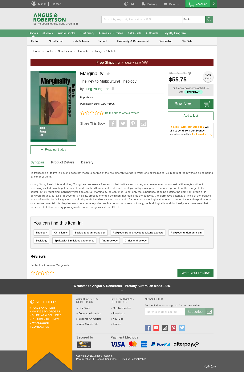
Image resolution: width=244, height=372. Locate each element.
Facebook (119, 313)
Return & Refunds (45, 319)
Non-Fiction (56, 41)
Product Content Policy (134, 359)
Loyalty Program (175, 33)
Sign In (42, 3)
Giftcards (152, 33)
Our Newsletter (122, 308)
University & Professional (132, 41)
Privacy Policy (83, 359)
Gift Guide (134, 33)
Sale (189, 41)
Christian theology (136, 240)
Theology (41, 232)
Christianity (60, 232)
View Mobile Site (88, 324)
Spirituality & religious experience (74, 240)
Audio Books (66, 33)
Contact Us (40, 326)
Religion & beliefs (105, 51)
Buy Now (183, 103)
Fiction (35, 41)
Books (33, 33)
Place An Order (43, 307)
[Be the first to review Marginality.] (108, 74)
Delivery (152, 4)
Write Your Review (195, 273)
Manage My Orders (46, 311)
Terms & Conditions (106, 359)
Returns (174, 4)
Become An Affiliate (90, 318)
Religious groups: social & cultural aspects (138, 232)
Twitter (117, 324)
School (102, 41)
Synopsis (37, 162)
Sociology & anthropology (90, 232)
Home (37, 51)
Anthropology (110, 240)
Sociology (41, 240)
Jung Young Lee (97, 89)
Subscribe (195, 312)
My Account (41, 322)
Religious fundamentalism (186, 232)
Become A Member (90, 313)
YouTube (118, 318)
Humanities (83, 51)
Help (132, 4)
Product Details (62, 162)
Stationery (87, 33)
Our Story (84, 308)
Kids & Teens (81, 41)
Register (56, 3)
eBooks (48, 33)
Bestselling (165, 41)
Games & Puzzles (111, 33)
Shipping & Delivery (46, 315)
